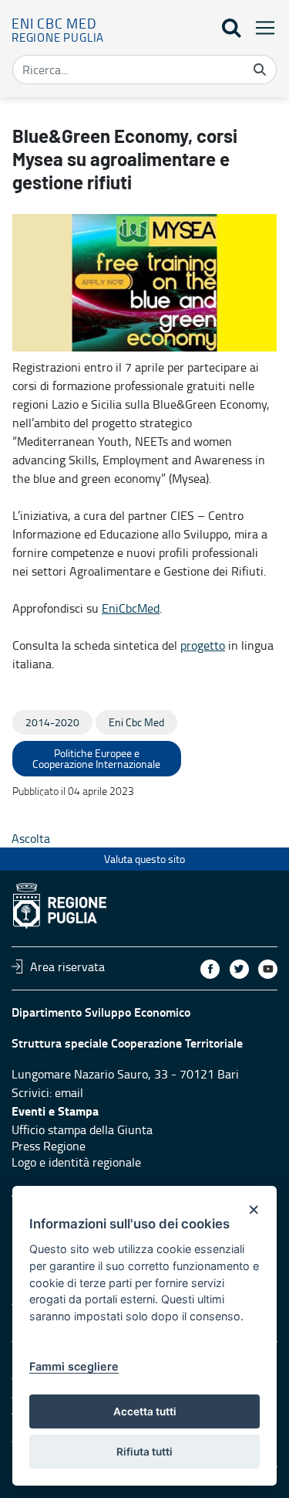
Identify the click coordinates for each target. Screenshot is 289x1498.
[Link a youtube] (267, 969)
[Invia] (259, 69)
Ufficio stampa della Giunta (82, 1129)
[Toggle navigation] (260, 27)
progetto (202, 645)
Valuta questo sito (144, 858)
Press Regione (49, 1145)
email (69, 1092)
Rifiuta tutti (144, 1451)
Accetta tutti (144, 1411)
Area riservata (67, 966)
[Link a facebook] (210, 969)
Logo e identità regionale (76, 1161)
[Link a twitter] (239, 969)
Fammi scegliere (74, 1366)
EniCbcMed (131, 608)
